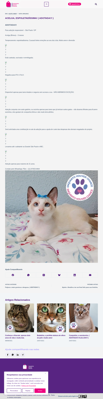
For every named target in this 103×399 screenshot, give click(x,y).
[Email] (90, 275)
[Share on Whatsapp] (13, 355)
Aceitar (40, 390)
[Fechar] (46, 373)
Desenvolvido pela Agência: (68, 396)
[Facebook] (13, 275)
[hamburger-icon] (46, 4)
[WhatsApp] (28, 275)
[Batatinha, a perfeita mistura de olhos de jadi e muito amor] (51, 317)
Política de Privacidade (28, 385)
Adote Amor (12, 13)
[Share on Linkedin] (18, 355)
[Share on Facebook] (8, 355)
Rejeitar (27, 390)
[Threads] (44, 275)
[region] (26, 383)
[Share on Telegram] (23, 355)
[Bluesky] (59, 275)
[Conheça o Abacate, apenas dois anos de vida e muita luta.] (19, 317)
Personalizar (14, 390)
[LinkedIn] (74, 275)
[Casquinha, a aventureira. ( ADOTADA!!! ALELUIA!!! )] (83, 317)
